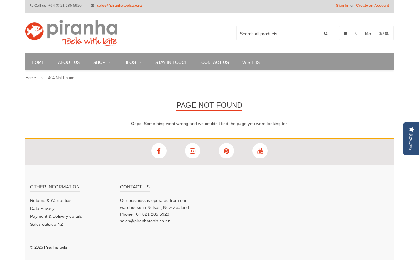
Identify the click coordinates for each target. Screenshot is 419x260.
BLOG (130, 62)
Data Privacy (42, 208)
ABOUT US (69, 62)
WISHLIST (252, 62)
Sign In (342, 5)
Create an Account (372, 5)
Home (30, 78)
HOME (38, 62)
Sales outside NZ (46, 224)
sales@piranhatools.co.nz (119, 5)
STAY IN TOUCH (171, 62)
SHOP (99, 62)
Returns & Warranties (50, 200)
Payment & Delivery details (56, 216)
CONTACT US (215, 62)
